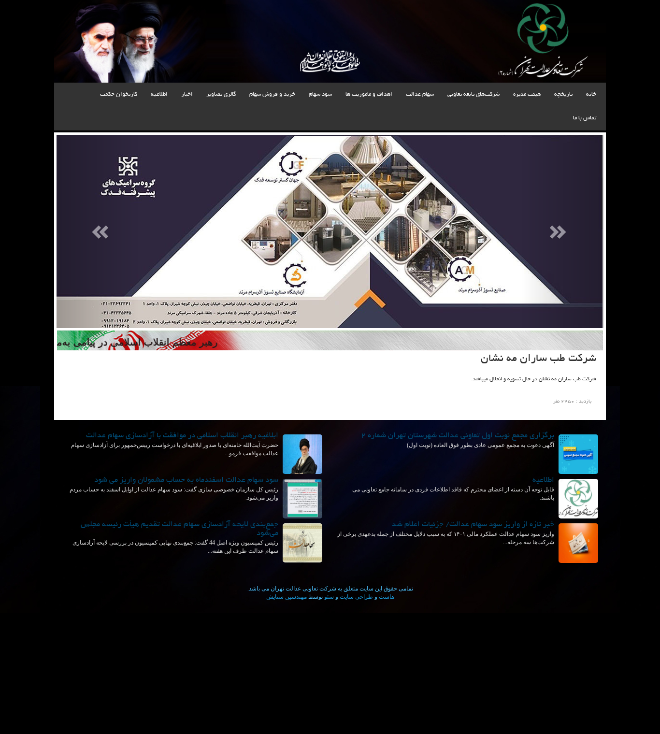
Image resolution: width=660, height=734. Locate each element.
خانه (591, 94)
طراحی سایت (355, 596)
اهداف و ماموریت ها (368, 94)
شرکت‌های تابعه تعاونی (473, 94)
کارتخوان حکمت (118, 94)
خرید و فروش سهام (272, 94)
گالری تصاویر (221, 94)
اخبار (187, 94)
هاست (385, 596)
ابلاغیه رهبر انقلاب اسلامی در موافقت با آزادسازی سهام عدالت (182, 436)
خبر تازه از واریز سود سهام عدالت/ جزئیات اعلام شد (473, 525)
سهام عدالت (420, 94)
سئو (328, 596)
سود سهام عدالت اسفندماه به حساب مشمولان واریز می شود (186, 480)
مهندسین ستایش (286, 596)
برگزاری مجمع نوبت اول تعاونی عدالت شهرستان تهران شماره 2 (457, 436)
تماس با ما (584, 118)
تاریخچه (563, 94)
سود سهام (320, 94)
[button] (98, 231)
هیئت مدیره (527, 94)
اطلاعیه (159, 94)
